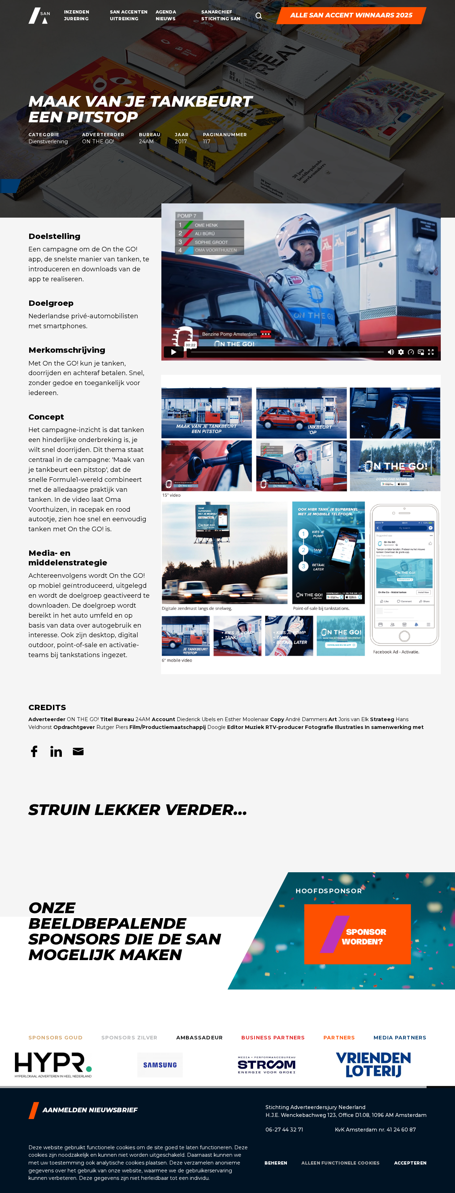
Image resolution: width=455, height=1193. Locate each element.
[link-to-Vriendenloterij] (266, 1070)
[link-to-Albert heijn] (373, 1070)
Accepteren (410, 1163)
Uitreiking (124, 18)
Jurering (76, 18)
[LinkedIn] (56, 751)
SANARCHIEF (216, 12)
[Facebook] (34, 751)
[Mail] (78, 751)
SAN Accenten (129, 12)
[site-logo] (39, 15)
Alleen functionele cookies (340, 1163)
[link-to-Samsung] (53, 1070)
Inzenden (76, 12)
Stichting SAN (220, 18)
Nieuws (166, 18)
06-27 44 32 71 (284, 1130)
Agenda (166, 12)
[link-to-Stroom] (160, 1070)
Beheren (276, 1163)
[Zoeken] (259, 15)
